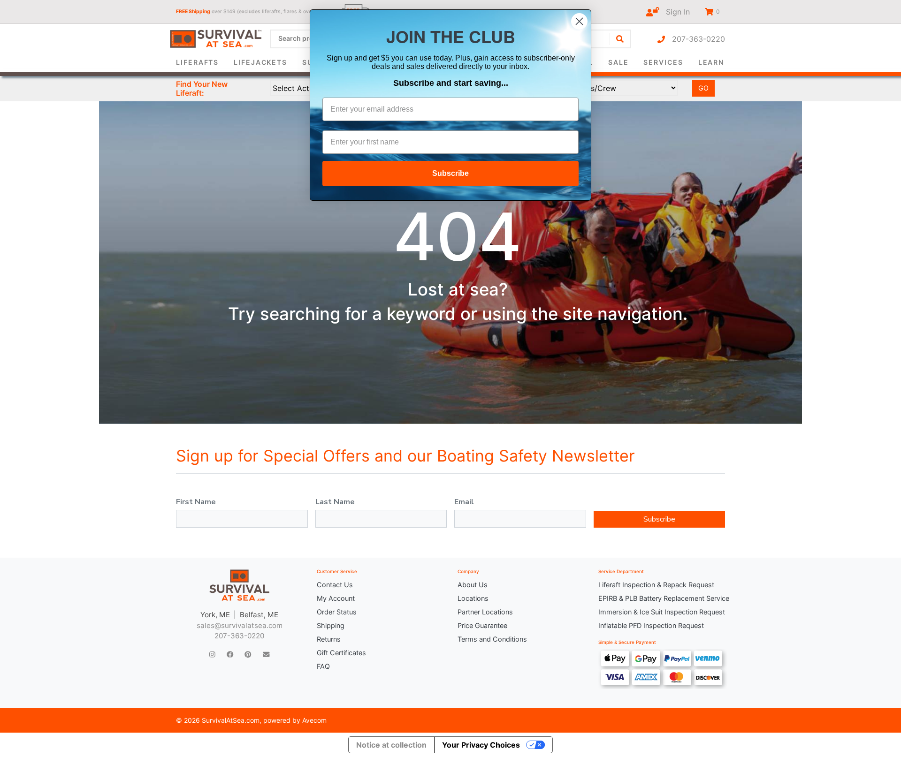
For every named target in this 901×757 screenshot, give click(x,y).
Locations (473, 598)
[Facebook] (230, 654)
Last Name (335, 502)
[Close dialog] (579, 21)
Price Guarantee (482, 625)
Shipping (330, 625)
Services (663, 62)
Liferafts (197, 62)
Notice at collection (391, 744)
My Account (336, 598)
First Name (196, 502)
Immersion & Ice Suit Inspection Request (661, 612)
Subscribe (659, 519)
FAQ (323, 666)
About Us (473, 585)
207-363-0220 (695, 39)
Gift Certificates (341, 653)
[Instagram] (212, 654)
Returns (329, 639)
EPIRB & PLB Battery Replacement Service (661, 598)
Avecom (314, 720)
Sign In (674, 11)
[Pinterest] (248, 654)
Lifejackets (260, 62)
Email (464, 502)
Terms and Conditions (492, 639)
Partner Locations (485, 612)
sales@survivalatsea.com (240, 625)
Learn (711, 62)
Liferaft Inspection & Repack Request (656, 585)
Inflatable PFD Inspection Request (651, 625)
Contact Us (335, 585)
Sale (618, 62)
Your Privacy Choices (481, 744)
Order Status (337, 612)
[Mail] (266, 654)
